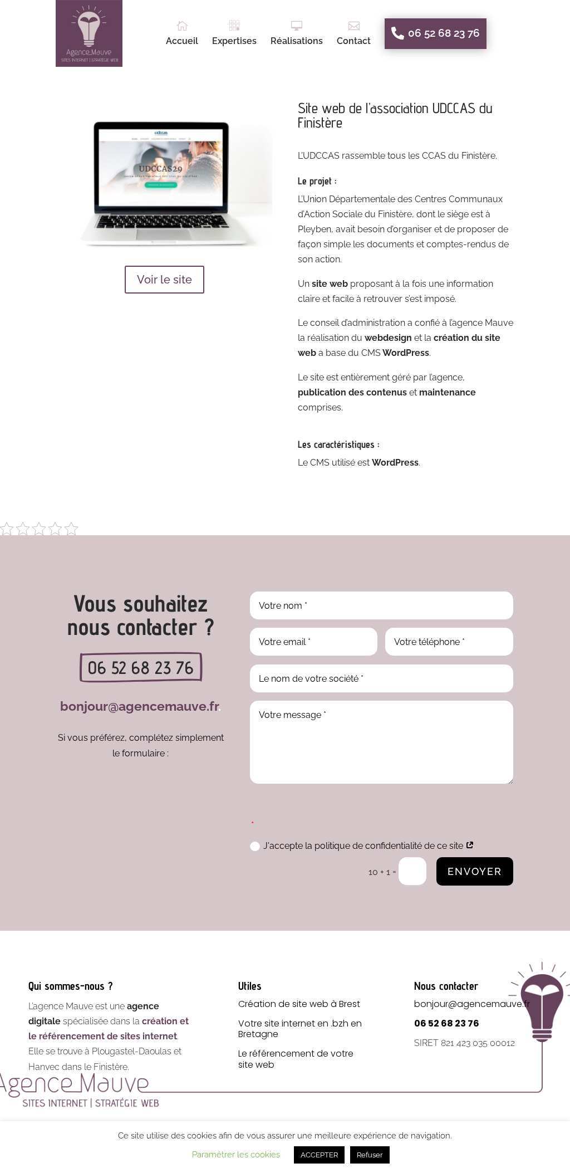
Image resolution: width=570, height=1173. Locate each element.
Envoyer (475, 871)
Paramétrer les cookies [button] (236, 1155)
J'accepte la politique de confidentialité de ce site (364, 845)
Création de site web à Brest (299, 1004)
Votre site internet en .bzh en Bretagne (300, 1028)
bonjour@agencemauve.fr (472, 1004)
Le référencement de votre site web (295, 1059)
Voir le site (164, 279)
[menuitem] (182, 33)
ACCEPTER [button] (319, 1155)
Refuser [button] (370, 1155)
